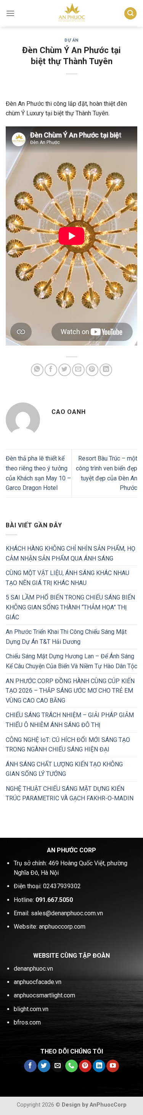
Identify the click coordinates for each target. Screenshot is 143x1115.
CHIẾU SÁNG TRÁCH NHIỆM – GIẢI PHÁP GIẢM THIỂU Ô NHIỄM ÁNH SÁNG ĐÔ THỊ (70, 720)
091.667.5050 (54, 899)
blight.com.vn (31, 1009)
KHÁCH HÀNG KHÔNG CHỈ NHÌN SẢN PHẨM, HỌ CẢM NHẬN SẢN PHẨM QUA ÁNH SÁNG (70, 553)
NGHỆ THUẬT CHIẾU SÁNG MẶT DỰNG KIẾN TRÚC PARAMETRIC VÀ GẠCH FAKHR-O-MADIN (69, 793)
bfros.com (27, 1022)
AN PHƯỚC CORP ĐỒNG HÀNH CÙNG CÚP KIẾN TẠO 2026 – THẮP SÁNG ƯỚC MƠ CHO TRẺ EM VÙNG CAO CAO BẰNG (70, 690)
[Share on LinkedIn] (106, 370)
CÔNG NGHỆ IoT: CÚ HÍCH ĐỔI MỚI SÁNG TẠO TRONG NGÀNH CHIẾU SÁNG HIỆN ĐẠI (68, 744)
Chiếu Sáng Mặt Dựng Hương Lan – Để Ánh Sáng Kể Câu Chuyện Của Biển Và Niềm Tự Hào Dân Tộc (71, 661)
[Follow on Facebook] (30, 1066)
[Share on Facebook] (51, 370)
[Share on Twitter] (64, 370)
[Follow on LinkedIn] (99, 1066)
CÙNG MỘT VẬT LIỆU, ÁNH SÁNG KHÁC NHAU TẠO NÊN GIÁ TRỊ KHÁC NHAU (67, 578)
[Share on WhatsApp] (37, 370)
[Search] (130, 13)
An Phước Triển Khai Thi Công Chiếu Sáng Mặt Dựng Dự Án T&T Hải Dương (66, 636)
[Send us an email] (57, 1066)
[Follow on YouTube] (112, 1066)
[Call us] (71, 1066)
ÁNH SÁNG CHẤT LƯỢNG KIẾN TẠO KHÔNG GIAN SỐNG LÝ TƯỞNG (64, 769)
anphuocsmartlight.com (44, 995)
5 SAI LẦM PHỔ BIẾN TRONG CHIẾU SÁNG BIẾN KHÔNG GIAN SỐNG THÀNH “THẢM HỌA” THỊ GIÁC (70, 607)
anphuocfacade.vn (37, 982)
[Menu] (10, 13)
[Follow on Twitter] (44, 1066)
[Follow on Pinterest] (85, 1066)
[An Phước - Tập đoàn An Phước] (72, 13)
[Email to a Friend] (78, 370)
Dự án (71, 40)
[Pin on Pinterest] (92, 370)
